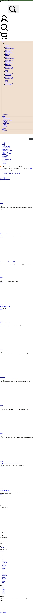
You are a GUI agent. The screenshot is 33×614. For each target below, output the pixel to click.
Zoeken (31, 139)
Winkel (3, 587)
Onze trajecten (4, 565)
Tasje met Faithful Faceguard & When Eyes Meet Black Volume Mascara (12, 173)
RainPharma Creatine (4, 350)
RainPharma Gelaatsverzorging (9, 48)
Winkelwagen (3, 592)
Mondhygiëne (4, 143)
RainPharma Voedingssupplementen (10, 46)
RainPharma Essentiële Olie (9, 50)
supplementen (2, 169)
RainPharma (3, 566)
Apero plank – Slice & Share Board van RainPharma (9, 463)
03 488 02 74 (2, 547)
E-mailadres (1, 599)
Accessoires (4, 163)
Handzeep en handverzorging (9, 68)
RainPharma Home (7, 51)
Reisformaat (6, 70)
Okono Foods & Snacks (8, 74)
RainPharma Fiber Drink (4, 490)
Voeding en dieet (4, 561)
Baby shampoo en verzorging (9, 66)
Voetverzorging (4, 160)
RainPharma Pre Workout (4, 233)
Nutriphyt (3, 144)
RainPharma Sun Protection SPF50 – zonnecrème (9, 378)
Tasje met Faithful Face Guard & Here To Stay (8, 172)
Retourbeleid (3, 590)
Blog (2, 567)
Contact (3, 570)
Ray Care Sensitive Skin (6, 147)
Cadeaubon (6, 71)
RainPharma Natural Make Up (6, 149)
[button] (18, 115)
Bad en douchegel (7, 54)
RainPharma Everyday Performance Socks (7, 261)
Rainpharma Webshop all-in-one (9, 53)
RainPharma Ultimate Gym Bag (5, 204)
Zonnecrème (7, 45)
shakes (5, 169)
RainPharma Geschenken (8, 52)
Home (2, 559)
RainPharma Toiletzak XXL (5, 306)
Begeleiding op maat (4, 560)
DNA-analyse (4, 563)
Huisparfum (6, 69)
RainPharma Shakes (8, 47)
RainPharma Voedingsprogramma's (7, 150)
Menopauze (3, 564)
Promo (3, 145)
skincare (28, 168)
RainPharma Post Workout (5, 322)
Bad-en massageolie (8, 65)
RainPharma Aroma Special (9, 49)
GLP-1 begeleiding (4, 562)
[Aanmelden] (4, 22)
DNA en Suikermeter (5, 142)
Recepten (3, 569)
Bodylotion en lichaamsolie (9, 67)
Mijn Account (3, 589)
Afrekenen (3, 588)
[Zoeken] (16, 27)
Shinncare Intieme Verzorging (9, 73)
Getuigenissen (4, 568)
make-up (31, 168)
